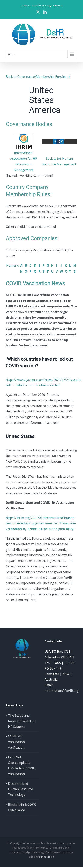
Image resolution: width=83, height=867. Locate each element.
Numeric (12, 265)
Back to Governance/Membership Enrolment (38, 76)
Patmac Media (45, 856)
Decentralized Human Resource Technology (20, 789)
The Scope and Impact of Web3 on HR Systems (22, 721)
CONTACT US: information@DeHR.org (41, 5)
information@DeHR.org (62, 691)
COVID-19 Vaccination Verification (16, 742)
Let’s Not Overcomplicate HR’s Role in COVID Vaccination (21, 765)
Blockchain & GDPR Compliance (22, 807)
